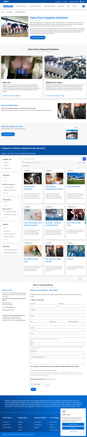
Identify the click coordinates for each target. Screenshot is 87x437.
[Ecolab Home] (8, 6)
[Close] (84, 410)
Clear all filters (81, 162)
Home (2, 12)
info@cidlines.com (10, 307)
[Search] (83, 6)
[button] (83, 1)
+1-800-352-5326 (20, 320)
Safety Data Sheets (74, 1)
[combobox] (58, 330)
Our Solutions (9, 12)
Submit (33, 389)
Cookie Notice (73, 421)
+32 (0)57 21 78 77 (10, 310)
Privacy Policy (51, 379)
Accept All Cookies (73, 424)
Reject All (73, 428)
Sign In (83, 1)
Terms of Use (31, 434)
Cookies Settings (73, 431)
